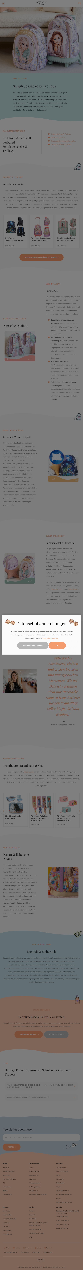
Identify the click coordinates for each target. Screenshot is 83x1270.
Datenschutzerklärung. (50, 638)
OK (57, 645)
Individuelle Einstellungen (33, 645)
